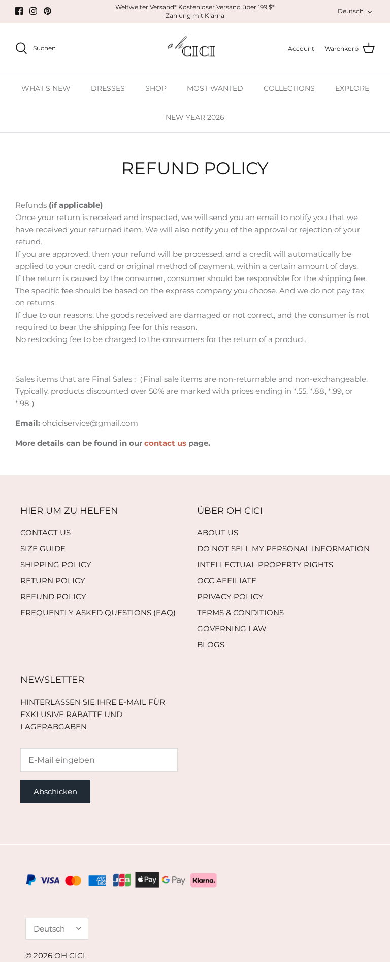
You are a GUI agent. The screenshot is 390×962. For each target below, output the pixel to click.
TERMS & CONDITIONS (240, 612)
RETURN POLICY (52, 580)
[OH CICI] (195, 49)
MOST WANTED (215, 88)
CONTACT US (45, 532)
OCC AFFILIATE (226, 580)
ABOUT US (217, 532)
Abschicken (55, 791)
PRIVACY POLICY (230, 596)
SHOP (156, 88)
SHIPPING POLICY (55, 564)
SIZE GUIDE (43, 548)
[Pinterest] (47, 11)
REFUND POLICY (53, 596)
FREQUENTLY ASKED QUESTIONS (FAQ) (98, 612)
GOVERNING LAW (232, 628)
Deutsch (351, 11)
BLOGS (210, 644)
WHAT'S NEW (46, 88)
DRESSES (108, 88)
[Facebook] (19, 11)
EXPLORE (352, 88)
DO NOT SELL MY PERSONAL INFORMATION (283, 548)
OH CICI (69, 955)
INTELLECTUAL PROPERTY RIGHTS (265, 564)
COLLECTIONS (289, 88)
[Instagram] (33, 11)
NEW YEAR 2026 (195, 117)
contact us (165, 443)
